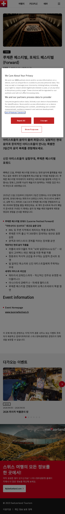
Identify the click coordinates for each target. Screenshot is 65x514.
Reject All (21, 120)
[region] (32, 102)
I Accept (43, 120)
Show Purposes (31, 129)
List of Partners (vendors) (15, 112)
